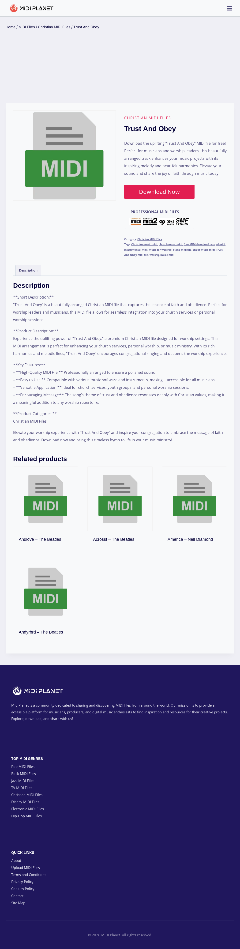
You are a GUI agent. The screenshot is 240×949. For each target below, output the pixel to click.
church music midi (170, 244)
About (16, 860)
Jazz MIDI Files (22, 780)
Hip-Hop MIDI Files (26, 815)
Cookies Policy (22, 888)
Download (45, 538)
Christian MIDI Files (147, 118)
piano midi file (182, 249)
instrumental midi (135, 249)
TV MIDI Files (21, 787)
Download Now (159, 191)
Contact (17, 895)
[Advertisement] (120, 66)
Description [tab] (28, 270)
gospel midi (217, 244)
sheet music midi (204, 249)
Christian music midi (144, 244)
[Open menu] (229, 8)
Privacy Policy (22, 881)
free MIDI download (196, 244)
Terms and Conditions (28, 874)
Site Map (18, 902)
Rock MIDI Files (23, 773)
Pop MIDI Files (22, 766)
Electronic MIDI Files (27, 808)
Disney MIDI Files (25, 801)
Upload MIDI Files (25, 867)
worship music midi (162, 255)
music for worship (160, 249)
